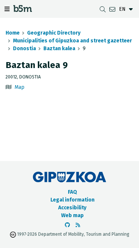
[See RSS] (78, 225)
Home (13, 33)
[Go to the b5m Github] (67, 225)
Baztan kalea (59, 48)
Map (19, 87)
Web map (72, 215)
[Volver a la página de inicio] (22, 10)
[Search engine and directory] (103, 9)
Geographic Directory (53, 33)
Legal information (72, 200)
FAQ (72, 192)
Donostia (24, 48)
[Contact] (112, 9)
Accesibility (72, 207)
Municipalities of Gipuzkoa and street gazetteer (72, 41)
